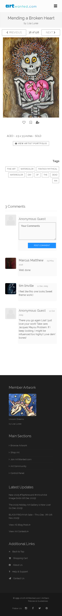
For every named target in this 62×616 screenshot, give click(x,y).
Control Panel (17, 473)
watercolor (16, 175)
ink (55, 181)
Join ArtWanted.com (21, 459)
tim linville (26, 285)
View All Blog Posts (19, 524)
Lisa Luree (32, 23)
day (29, 175)
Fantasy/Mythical (47, 169)
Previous (15, 32)
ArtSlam (45, 598)
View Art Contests (18, 531)
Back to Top (18, 551)
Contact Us (18, 578)
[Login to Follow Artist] (37, 122)
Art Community (18, 466)
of (37, 175)
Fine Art (11, 169)
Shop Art (15, 452)
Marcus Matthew (31, 260)
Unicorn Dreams (16, 419)
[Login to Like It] (24, 122)
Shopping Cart (20, 558)
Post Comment (42, 245)
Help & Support (20, 571)
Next (50, 32)
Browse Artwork (19, 445)
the (45, 175)
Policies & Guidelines (38, 601)
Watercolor (26, 169)
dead (54, 175)
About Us (17, 565)
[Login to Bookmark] (31, 122)
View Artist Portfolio (32, 143)
